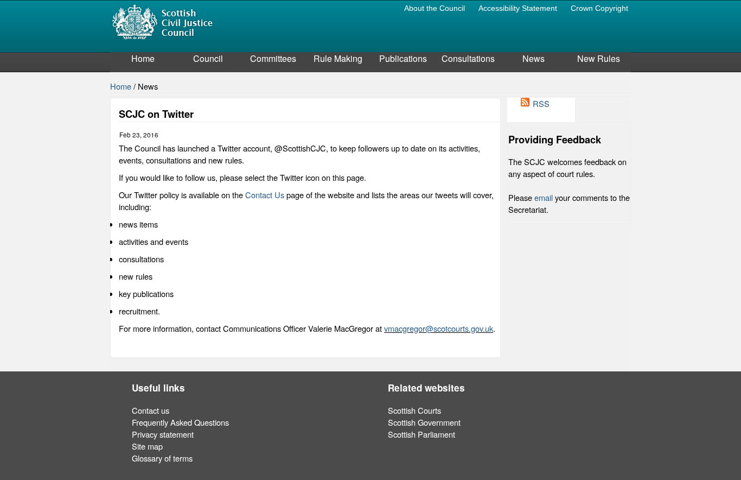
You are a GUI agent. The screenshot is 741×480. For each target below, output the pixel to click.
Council (208, 58)
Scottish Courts (414, 410)
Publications (403, 58)
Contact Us (264, 194)
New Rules (598, 58)
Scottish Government (424, 422)
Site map (147, 446)
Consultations (468, 58)
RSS (541, 103)
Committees (273, 58)
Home (143, 58)
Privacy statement (163, 434)
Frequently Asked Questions (180, 422)
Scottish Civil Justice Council (162, 21)
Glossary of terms (162, 458)
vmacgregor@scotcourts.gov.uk (438, 328)
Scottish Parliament (421, 434)
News (533, 58)
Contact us (150, 410)
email (543, 197)
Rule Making (338, 58)
